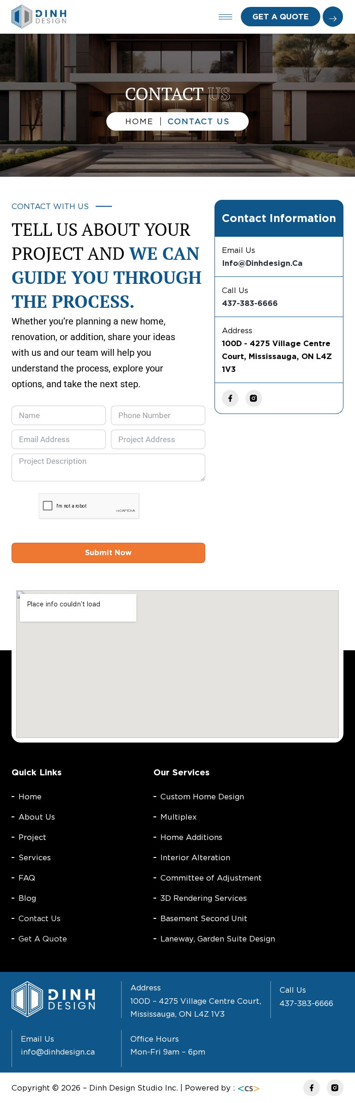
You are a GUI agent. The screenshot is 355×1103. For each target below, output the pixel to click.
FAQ (26, 877)
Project (32, 837)
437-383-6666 (250, 303)
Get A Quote (42, 938)
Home (30, 796)
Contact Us (39, 918)
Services (34, 857)
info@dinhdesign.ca (262, 263)
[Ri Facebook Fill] (230, 398)
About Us (36, 816)
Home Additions (191, 837)
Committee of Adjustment (211, 877)
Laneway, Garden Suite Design (217, 938)
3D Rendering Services (203, 898)
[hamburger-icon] (225, 17)
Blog (27, 898)
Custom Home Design (202, 796)
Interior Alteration (195, 857)
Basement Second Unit (203, 918)
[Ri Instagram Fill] (253, 398)
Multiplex (178, 816)
